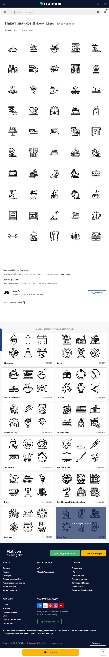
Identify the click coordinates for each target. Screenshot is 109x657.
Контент (7, 562)
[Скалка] (13, 236)
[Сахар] (34, 111)
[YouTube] (61, 605)
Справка (76, 562)
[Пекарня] (75, 69)
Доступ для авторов (65, 553)
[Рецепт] (96, 132)
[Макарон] (75, 111)
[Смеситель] (75, 48)
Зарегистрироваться (49, 621)
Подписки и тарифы (12, 619)
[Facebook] (39, 605)
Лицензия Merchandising (83, 590)
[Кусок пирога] (75, 215)
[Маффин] (96, 194)
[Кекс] (75, 90)
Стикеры (7, 575)
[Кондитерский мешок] (54, 215)
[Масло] (34, 132)
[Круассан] (54, 173)
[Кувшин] (96, 215)
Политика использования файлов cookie (77, 630)
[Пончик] (34, 69)
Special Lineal (15, 302)
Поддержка (77, 568)
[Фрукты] (54, 152)
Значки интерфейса (12, 579)
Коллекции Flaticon (80, 582)
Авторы (6, 568)
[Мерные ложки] (54, 90)
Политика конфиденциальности (41, 630)
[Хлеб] (13, 90)
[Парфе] (96, 69)
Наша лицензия (10, 612)
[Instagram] (56, 605)
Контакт (6, 608)
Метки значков (9, 586)
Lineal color (27, 30)
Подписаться (78, 586)
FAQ (73, 571)
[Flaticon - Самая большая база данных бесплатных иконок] (50, 3)
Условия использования (14, 630)
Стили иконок (78, 575)
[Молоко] (54, 194)
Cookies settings (45, 633)
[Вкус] (13, 69)
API (38, 568)
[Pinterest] (50, 605)
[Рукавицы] (75, 194)
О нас (5, 604)
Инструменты (44, 562)
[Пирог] (13, 48)
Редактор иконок (79, 579)
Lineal (8, 30)
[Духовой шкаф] (13, 215)
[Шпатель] (54, 236)
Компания (8, 598)
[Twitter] (45, 605)
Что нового (8, 623)
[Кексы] (54, 69)
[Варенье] (75, 132)
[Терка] (96, 152)
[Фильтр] (34, 90)
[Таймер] (54, 111)
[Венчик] (54, 48)
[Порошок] (96, 48)
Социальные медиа (47, 598)
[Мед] (13, 194)
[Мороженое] (34, 194)
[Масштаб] (34, 236)
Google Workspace (45, 571)
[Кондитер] (13, 152)
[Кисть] (34, 152)
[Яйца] (96, 173)
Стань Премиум (94, 553)
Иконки (6, 571)
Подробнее (65, 273)
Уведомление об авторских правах (20, 633)
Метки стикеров (10, 590)
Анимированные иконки (14, 582)
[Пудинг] (34, 48)
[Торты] (34, 173)
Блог (5, 615)
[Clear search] (92, 12)
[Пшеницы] (75, 236)
